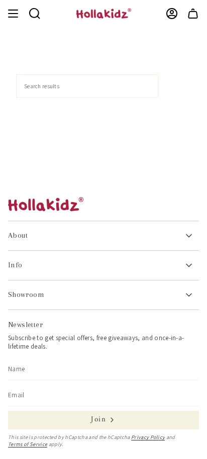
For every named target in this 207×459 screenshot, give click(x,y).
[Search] (175, 86)
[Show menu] (13, 13)
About (18, 235)
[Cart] (192, 13)
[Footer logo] (45, 204)
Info (15, 264)
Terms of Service (27, 443)
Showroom (26, 294)
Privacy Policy (148, 436)
